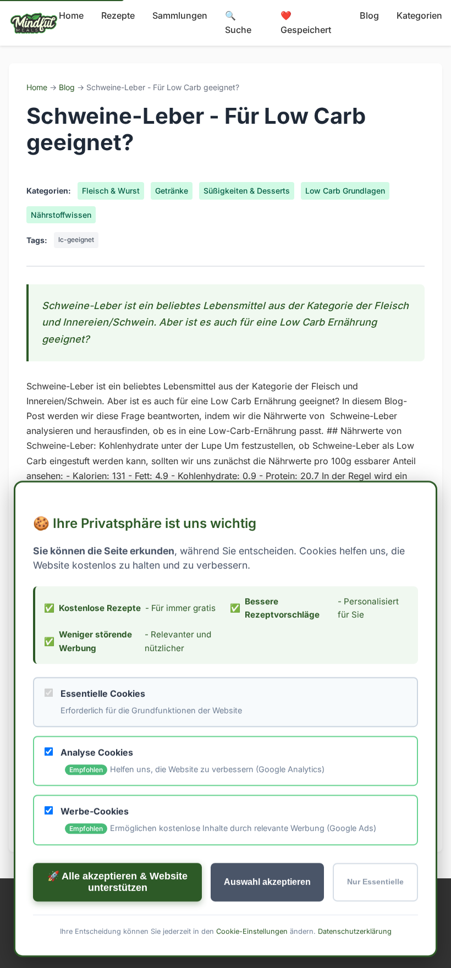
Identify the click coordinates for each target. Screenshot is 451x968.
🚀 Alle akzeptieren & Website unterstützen (117, 881)
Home (71, 15)
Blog (369, 15)
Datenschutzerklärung (355, 931)
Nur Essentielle (375, 882)
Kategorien (419, 15)
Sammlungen (179, 15)
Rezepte (118, 15)
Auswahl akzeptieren (267, 881)
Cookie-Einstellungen (252, 931)
